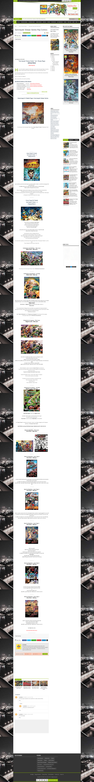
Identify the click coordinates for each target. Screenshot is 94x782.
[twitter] (40, 780)
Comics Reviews (39, 22)
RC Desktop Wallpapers (51, 768)
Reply (20, 700)
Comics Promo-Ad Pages (54, 119)
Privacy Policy (44, 774)
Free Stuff (69, 22)
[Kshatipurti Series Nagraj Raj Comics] (71, 253)
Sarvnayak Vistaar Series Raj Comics (35, 688)
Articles (44, 22)
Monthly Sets (53, 128)
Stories (48, 22)
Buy (76, 22)
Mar (53, 59)
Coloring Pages (48, 766)
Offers (65, 22)
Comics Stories (51, 760)
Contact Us (57, 774)
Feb (53, 60)
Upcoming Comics (32, 22)
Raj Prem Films (53, 138)
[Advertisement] (23, 10)
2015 (52, 70)
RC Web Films (53, 22)
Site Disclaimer (51, 774)
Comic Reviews (53, 117)
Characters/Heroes (54, 115)
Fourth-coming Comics (55, 124)
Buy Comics (56, 111)
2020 (52, 57)
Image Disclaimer (38, 774)
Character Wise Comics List (55, 113)
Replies (21, 703)
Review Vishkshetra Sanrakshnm (36, 86)
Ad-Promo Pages (60, 22)
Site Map (32, 774)
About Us (62, 774)
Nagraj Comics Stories (55, 129)
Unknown (21, 697)
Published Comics (24, 22)
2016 (52, 69)
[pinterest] (42, 780)
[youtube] (44, 780)
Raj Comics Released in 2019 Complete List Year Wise (27, 0)
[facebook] (37, 780)
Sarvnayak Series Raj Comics (54, 30)
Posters (52, 133)
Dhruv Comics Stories (54, 121)
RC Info (18, 22)
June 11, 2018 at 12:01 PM (31, 706)
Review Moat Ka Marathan (35, 83)
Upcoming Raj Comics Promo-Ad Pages (43, 688)
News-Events (53, 131)
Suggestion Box (40, 770)
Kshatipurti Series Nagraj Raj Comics (27, 688)
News (73, 22)
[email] (47, 780)
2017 (52, 68)
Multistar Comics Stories (52, 762)
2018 (52, 67)
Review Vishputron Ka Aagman (36, 84)
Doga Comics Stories (54, 123)
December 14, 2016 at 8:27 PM (28, 697)
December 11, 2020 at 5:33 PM (28, 714)
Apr (53, 58)
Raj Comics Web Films (55, 136)
